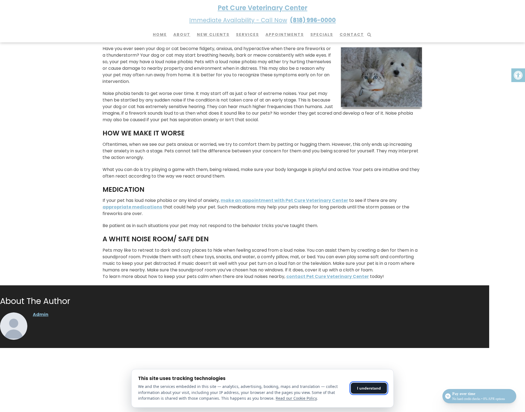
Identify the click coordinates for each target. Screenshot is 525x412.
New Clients (213, 34)
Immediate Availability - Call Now (262, 20)
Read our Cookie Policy (296, 398)
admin (40, 314)
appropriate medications (132, 207)
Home (160, 34)
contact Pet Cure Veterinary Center (327, 276)
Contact (352, 34)
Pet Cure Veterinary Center (262, 7)
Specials (321, 34)
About (181, 34)
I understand (369, 388)
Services (247, 34)
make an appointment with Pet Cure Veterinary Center (284, 200)
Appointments (285, 34)
